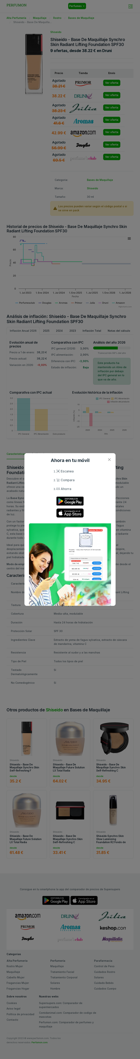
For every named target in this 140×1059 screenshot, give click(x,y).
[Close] (109, 459)
